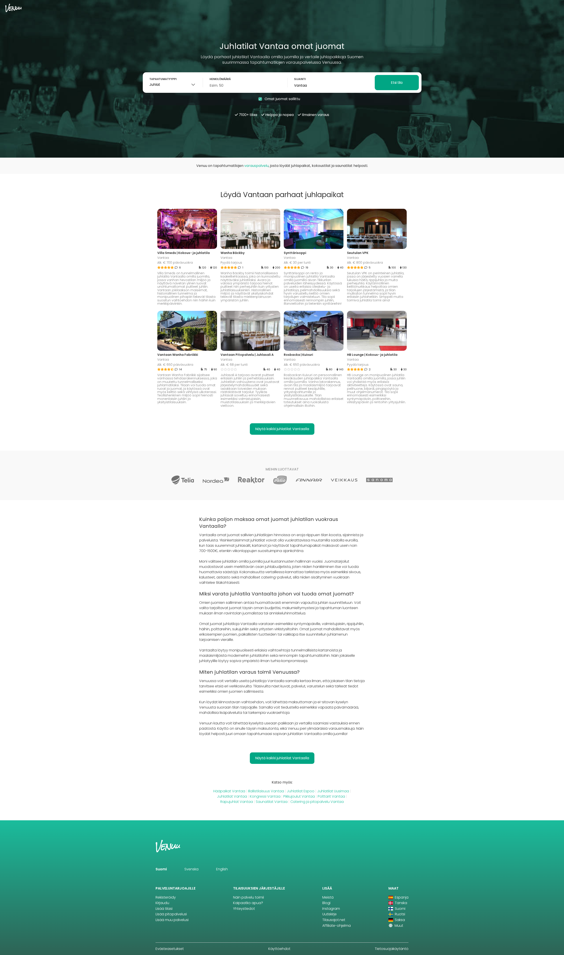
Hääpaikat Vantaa (229, 791)
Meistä (328, 897)
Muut (398, 925)
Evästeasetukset (170, 948)
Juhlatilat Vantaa (232, 796)
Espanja (401, 897)
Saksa (399, 919)
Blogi (326, 902)
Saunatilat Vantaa (272, 801)
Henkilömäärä (220, 79)
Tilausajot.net (333, 919)
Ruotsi (399, 914)
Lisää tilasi (164, 908)
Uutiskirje (329, 914)
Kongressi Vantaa (265, 796)
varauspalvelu (256, 165)
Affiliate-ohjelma (336, 925)
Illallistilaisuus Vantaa (266, 791)
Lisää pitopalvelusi (171, 914)
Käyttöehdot (279, 948)
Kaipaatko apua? (248, 902)
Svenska (191, 869)
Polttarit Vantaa (331, 796)
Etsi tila (396, 82)
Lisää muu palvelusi (172, 919)
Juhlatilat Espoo (300, 791)
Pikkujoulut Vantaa (299, 796)
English (222, 869)
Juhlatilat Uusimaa (333, 791)
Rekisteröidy (166, 897)
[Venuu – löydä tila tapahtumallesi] (13, 8)
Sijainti (300, 79)
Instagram (331, 908)
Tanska (400, 902)
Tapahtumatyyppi (163, 79)
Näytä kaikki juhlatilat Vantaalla (282, 428)
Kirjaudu (162, 902)
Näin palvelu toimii (248, 897)
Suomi (161, 869)
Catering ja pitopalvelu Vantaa (317, 801)
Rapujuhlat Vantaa (236, 801)
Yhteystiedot (244, 908)
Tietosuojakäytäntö (391, 948)
